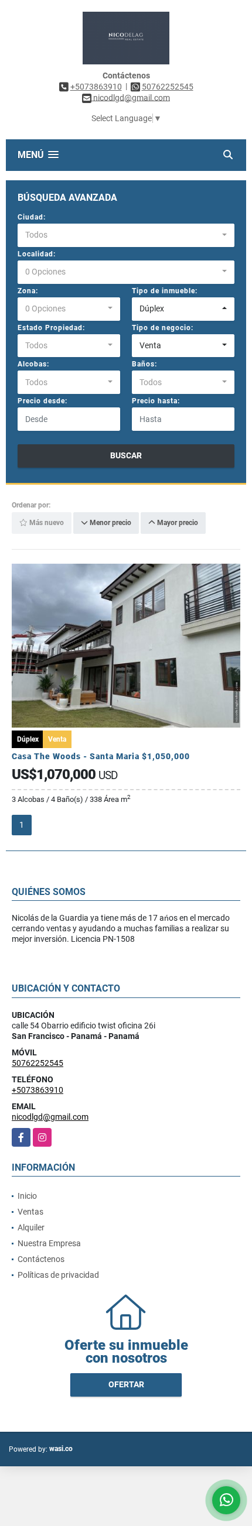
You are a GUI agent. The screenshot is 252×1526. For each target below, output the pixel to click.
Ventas (30, 1211)
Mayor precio (176, 523)
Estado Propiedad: (51, 328)
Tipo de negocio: (162, 328)
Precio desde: (42, 401)
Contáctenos (41, 1259)
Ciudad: (32, 217)
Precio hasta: (156, 401)
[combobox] (126, 235)
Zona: (28, 291)
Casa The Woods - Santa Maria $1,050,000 (101, 756)
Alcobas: (33, 364)
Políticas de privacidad (58, 1275)
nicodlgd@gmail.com (50, 1117)
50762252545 (167, 86)
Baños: (144, 364)
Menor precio (109, 523)
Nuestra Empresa (49, 1243)
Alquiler (31, 1227)
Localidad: (37, 254)
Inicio (27, 1196)
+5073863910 (96, 86)
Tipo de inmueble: (164, 291)
